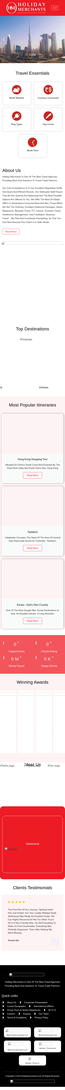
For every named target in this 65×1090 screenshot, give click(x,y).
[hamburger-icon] (55, 8)
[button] (4, 39)
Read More (11, 231)
